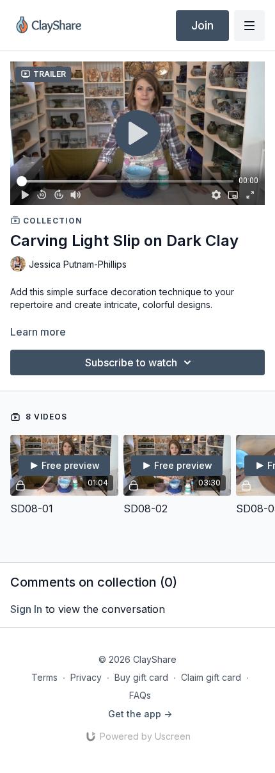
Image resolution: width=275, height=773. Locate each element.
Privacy (86, 677)
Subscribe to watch (131, 362)
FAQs (140, 695)
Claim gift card (211, 677)
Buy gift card (141, 677)
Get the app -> (140, 713)
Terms (44, 677)
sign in (26, 609)
